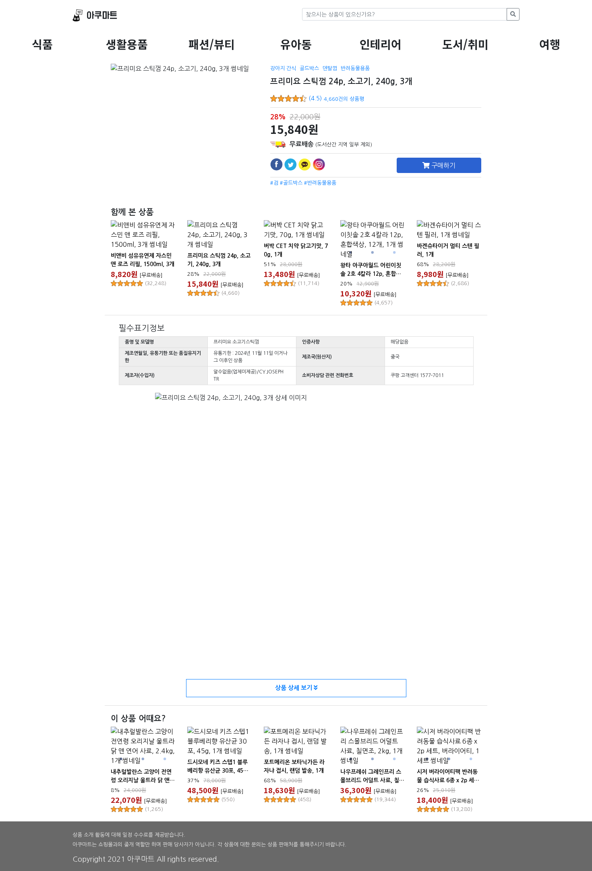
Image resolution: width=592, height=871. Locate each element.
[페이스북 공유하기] (276, 164)
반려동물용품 (355, 68)
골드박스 (309, 68)
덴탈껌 (330, 68)
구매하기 (442, 165)
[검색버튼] (513, 14)
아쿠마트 (102, 15)
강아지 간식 (283, 68)
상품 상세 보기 (294, 688)
